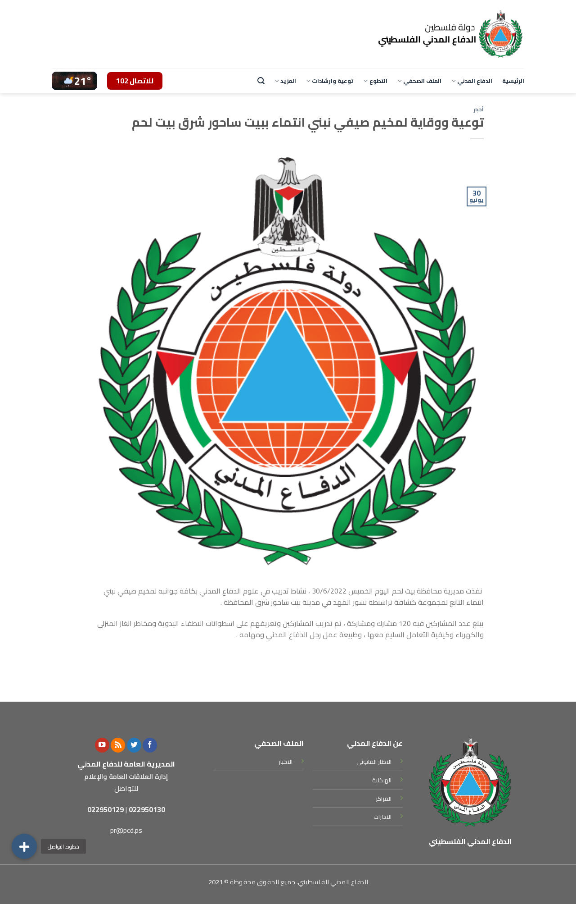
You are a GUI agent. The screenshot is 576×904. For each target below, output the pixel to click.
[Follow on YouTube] (102, 745)
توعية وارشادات (332, 80)
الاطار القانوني (374, 761)
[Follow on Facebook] (150, 745)
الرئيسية (513, 80)
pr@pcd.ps (126, 830)
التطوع (378, 80)
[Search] (261, 81)
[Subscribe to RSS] (118, 745)
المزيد (288, 80)
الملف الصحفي (422, 80)
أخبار (479, 109)
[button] (24, 846)
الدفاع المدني (474, 80)
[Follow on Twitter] (134, 745)
